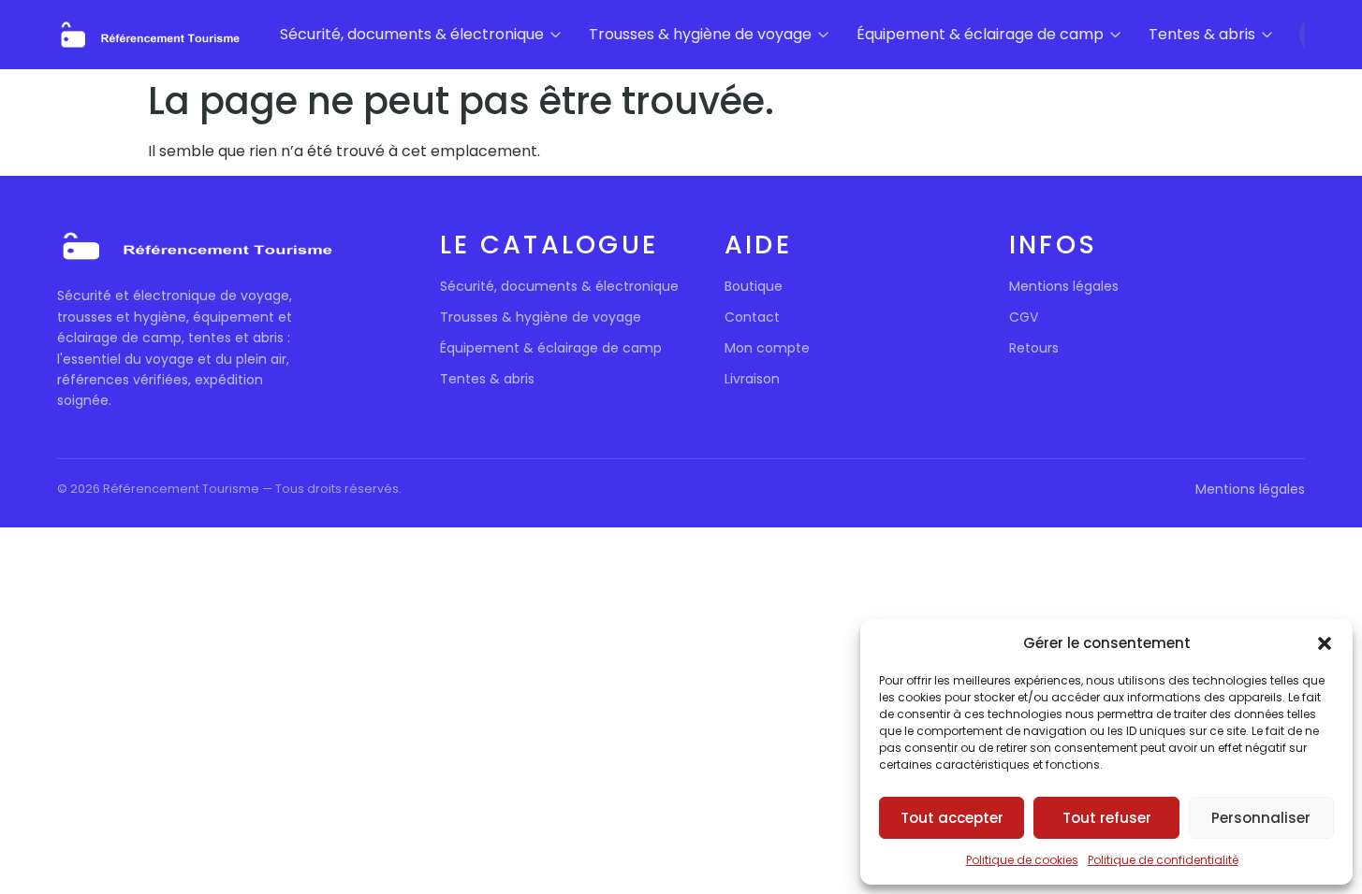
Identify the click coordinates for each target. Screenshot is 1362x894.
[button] (1324, 643)
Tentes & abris (1202, 34)
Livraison (752, 378)
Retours (1034, 348)
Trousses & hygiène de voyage (700, 34)
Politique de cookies (1022, 860)
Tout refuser (1106, 818)
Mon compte (767, 348)
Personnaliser (1261, 818)
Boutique (754, 286)
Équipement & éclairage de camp (980, 34)
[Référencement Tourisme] (150, 35)
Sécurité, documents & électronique (412, 34)
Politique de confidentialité (1163, 860)
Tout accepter (952, 818)
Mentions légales (1064, 286)
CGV (1023, 317)
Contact (752, 317)
